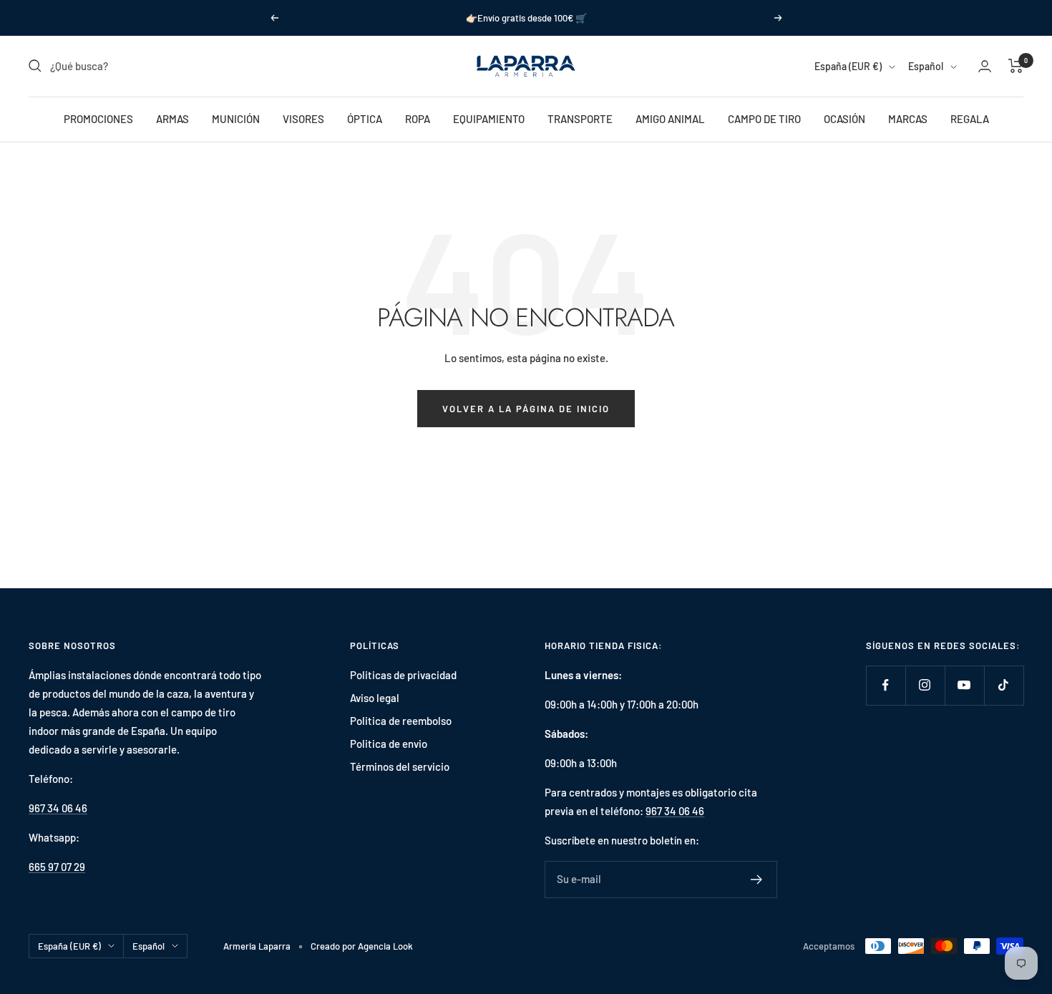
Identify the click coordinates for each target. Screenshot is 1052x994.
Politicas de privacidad (403, 674)
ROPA (417, 118)
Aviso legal (374, 697)
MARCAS (907, 118)
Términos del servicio (399, 766)
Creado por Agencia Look (362, 946)
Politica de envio (388, 743)
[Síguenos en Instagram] (925, 685)
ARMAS (172, 118)
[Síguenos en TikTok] (1003, 685)
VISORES (303, 118)
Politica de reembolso (401, 720)
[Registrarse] (757, 879)
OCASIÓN (844, 118)
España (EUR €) (848, 66)
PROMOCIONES (98, 118)
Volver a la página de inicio (526, 408)
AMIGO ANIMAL (670, 118)
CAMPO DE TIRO (764, 118)
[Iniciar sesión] (984, 66)
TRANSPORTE (580, 118)
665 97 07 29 (57, 866)
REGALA (969, 118)
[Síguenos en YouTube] (964, 685)
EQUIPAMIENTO (489, 118)
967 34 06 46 (58, 807)
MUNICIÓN (236, 118)
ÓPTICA (364, 118)
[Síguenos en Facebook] (885, 685)
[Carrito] (1015, 66)
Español (925, 66)
